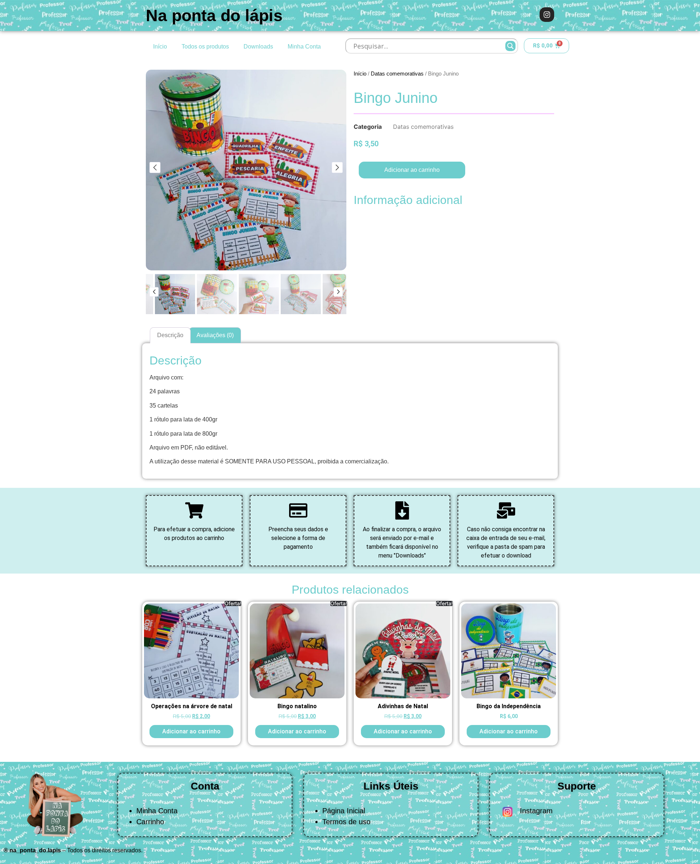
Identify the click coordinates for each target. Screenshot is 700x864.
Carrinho (150, 822)
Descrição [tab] (170, 335)
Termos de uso (346, 822)
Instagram (536, 811)
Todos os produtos (205, 46)
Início (160, 46)
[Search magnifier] (510, 46)
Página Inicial (343, 811)
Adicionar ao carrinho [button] (191, 731)
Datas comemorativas (397, 74)
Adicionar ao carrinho (412, 170)
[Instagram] (547, 14)
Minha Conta (304, 46)
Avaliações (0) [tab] (215, 335)
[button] (230, 265)
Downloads (258, 46)
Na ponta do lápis (214, 15)
